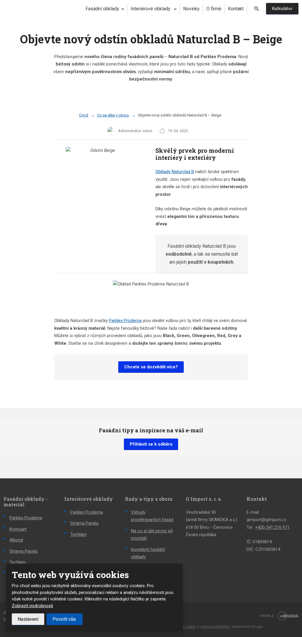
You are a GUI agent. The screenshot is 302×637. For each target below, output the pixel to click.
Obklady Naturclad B (174, 171)
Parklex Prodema (125, 320)
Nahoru (288, 606)
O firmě (213, 9)
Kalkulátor (282, 8)
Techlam (17, 562)
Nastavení (28, 619)
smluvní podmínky (215, 627)
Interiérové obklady (151, 9)
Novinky (191, 9)
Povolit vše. (64, 619)
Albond (16, 540)
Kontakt (236, 9)
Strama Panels (23, 551)
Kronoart (18, 529)
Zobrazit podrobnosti (32, 605)
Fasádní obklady (102, 9)
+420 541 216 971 (272, 527)
